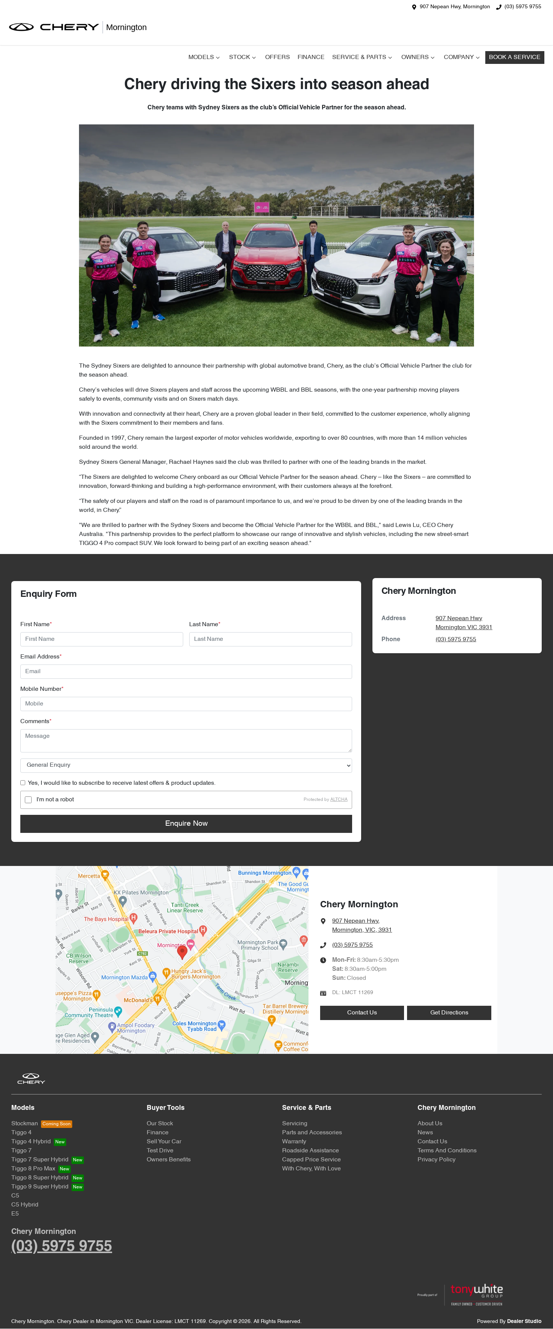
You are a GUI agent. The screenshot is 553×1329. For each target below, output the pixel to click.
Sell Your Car (164, 1142)
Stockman (24, 1124)
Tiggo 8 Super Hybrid (39, 1178)
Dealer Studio (524, 1321)
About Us (430, 1124)
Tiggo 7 (21, 1151)
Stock (239, 57)
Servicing (294, 1124)
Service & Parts (359, 57)
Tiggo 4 (21, 1133)
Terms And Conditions (447, 1151)
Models (201, 57)
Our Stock (160, 1124)
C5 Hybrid (24, 1205)
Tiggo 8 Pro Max (33, 1169)
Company (459, 57)
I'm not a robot (55, 800)
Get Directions (449, 1013)
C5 (15, 1196)
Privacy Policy (437, 1160)
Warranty (294, 1142)
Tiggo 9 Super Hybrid (39, 1187)
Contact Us (362, 1013)
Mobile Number (42, 689)
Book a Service (515, 57)
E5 (15, 1214)
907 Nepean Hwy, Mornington (455, 7)
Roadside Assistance (310, 1151)
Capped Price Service (311, 1160)
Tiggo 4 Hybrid (31, 1142)
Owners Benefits (169, 1160)
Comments (36, 722)
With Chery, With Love (311, 1169)
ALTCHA (339, 800)
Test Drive (160, 1151)
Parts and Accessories (312, 1133)
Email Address (41, 657)
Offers (277, 57)
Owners (415, 57)
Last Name (204, 625)
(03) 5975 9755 (522, 7)
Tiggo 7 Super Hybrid (39, 1160)
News (425, 1133)
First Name (36, 625)
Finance (311, 57)
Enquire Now (186, 824)
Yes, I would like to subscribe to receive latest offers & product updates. (122, 783)
